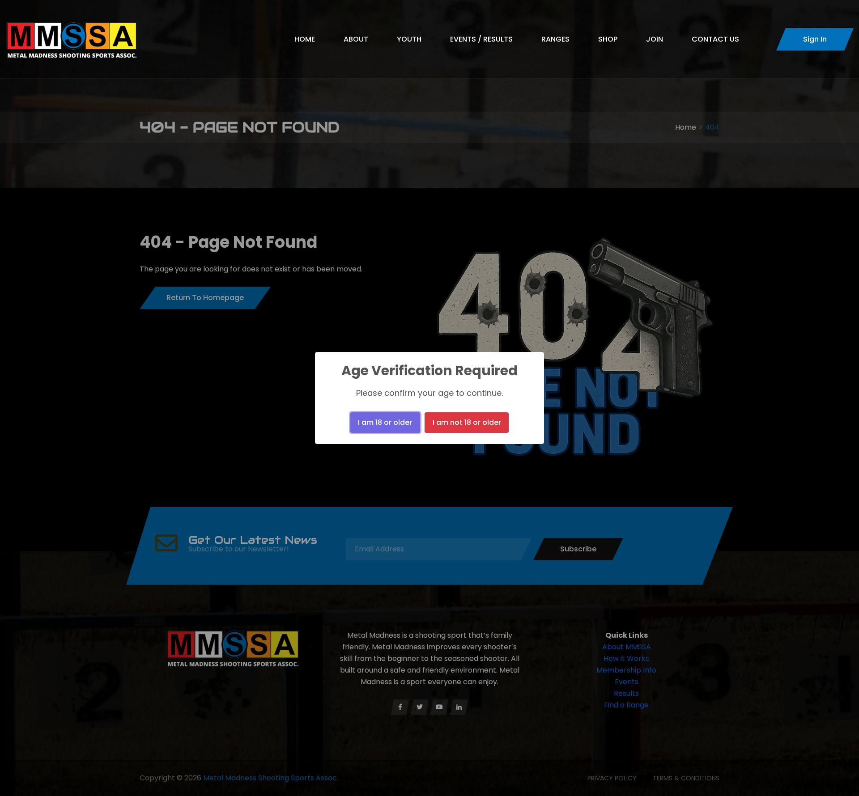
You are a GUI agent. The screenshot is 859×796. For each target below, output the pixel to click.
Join (654, 39)
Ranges (555, 39)
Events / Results (481, 39)
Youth (409, 39)
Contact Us (715, 39)
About (356, 39)
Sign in (815, 39)
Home (304, 39)
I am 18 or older (385, 422)
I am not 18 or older (467, 422)
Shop (607, 39)
